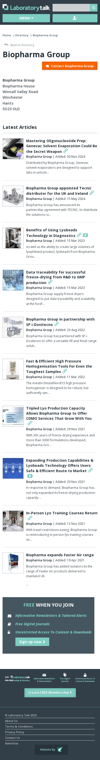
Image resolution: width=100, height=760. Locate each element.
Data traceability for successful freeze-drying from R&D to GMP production (55, 277)
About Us (11, 720)
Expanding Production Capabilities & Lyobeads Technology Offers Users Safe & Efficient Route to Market (59, 465)
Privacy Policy (14, 731)
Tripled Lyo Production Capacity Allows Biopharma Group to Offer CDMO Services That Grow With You (59, 413)
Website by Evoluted (51, 750)
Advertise (11, 743)
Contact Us (12, 737)
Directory (21, 35)
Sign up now (30, 641)
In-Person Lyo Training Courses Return (61, 513)
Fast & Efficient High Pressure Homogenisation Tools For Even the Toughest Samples (59, 366)
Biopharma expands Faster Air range (60, 554)
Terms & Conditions (19, 726)
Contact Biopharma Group (72, 66)
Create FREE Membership (49, 692)
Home (7, 35)
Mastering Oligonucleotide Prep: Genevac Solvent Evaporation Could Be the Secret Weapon (61, 146)
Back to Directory (22, 45)
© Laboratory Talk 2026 (21, 715)
